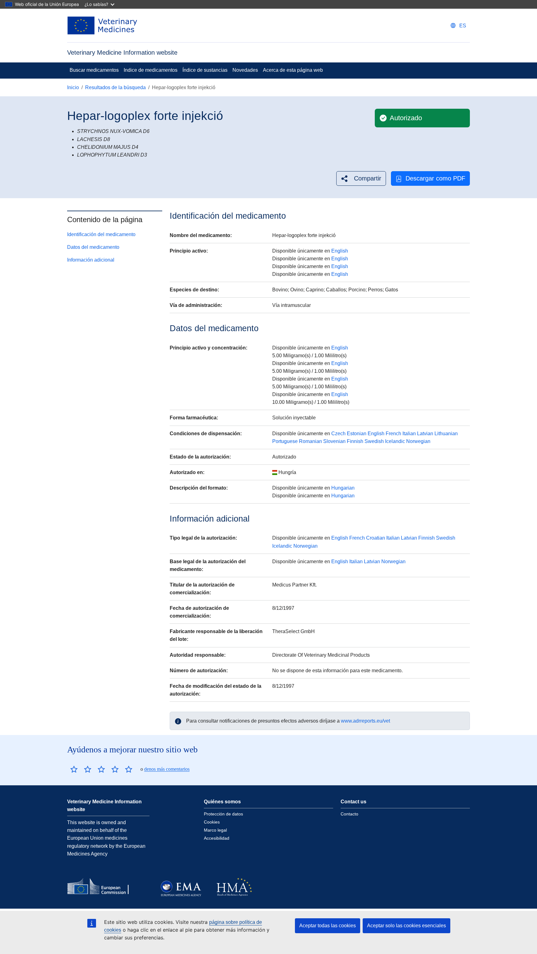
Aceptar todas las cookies (327, 925)
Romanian (310, 441)
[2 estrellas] (80, 769)
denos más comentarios (167, 769)
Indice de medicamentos (150, 70)
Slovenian (334, 441)
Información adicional (90, 260)
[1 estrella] (74, 769)
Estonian (356, 433)
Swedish (374, 441)
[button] (361, 178)
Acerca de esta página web (293, 70)
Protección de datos (223, 813)
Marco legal (215, 830)
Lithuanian (446, 433)
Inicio (73, 87)
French (393, 433)
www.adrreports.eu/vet (365, 720)
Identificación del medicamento (101, 234)
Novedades (245, 70)
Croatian (375, 538)
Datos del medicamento (93, 247)
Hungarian (343, 488)
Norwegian (418, 441)
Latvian (425, 433)
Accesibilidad (216, 838)
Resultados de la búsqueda (115, 87)
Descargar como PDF (435, 178)
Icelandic (395, 441)
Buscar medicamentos (94, 70)
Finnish (355, 441)
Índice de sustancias (204, 70)
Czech (338, 433)
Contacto (349, 813)
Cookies (212, 821)
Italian (409, 433)
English (339, 250)
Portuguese (285, 441)
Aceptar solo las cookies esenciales (406, 925)
